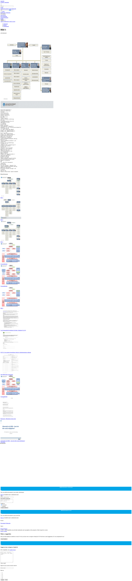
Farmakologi (6, 26)
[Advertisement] (42, 37)
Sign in (2, 494)
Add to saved (12, 21)
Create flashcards (12, 8)
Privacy (2, 531)
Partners (5, 528)
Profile (2, 18)
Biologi (5, 25)
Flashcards (3, 12)
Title (1, 495)
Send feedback (4, 539)
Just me (4, 506)
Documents (3, 523)
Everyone (4, 505)
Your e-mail (3, 563)
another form (12, 549)
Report (2, 528)
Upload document (5, 8)
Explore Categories (5, 2)
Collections (7, 12)
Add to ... (3, 20)
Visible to (3, 503)
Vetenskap (5, 23)
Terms (5, 531)
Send (6, 579)
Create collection (4, 507)
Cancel (2, 579)
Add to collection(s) (5, 21)
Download (3, 442)
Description (5, 498)
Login (2, 7)
